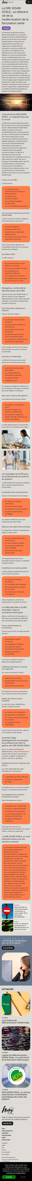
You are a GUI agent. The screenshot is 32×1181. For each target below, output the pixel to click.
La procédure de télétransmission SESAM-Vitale (15, 1021)
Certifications (6, 1135)
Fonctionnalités (7, 1131)
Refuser (23, 1177)
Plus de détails (8, 948)
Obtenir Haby (7, 1123)
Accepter (9, 1177)
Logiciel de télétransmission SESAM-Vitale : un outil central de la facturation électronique (15, 1057)
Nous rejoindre (6, 1152)
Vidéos (3, 1145)
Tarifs (4, 1137)
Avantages (5, 1133)
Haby (3, 1128)
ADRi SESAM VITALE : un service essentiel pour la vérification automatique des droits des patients (16, 1095)
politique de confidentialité (15, 1173)
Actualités (7, 989)
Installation (6, 1140)
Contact (4, 1150)
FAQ (3, 1147)
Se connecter (5, 1154)
